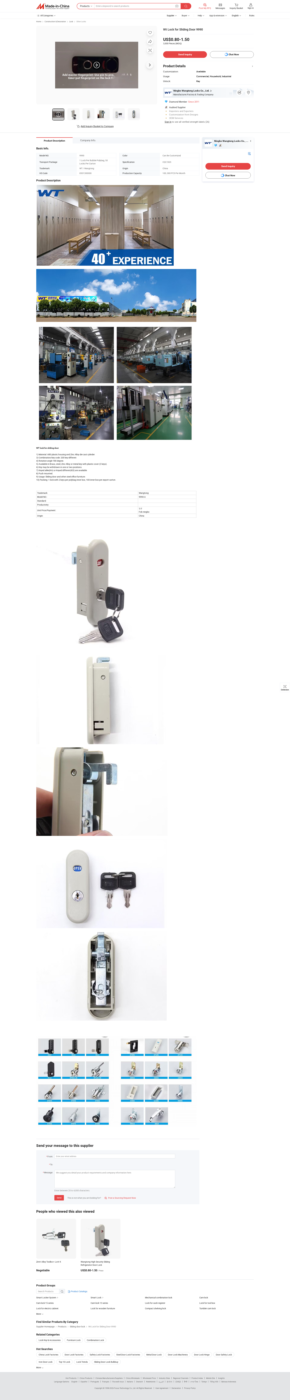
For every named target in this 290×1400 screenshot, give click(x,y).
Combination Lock (95, 1340)
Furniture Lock (74, 1340)
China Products (86, 1378)
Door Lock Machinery (178, 1354)
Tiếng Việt (214, 1381)
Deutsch (139, 1381)
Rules (251, 15)
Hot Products (71, 1378)
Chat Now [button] (234, 54)
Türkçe (204, 1381)
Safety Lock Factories (100, 1354)
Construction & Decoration (55, 21)
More (39, 1367)
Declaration (176, 1388)
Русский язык (118, 1381)
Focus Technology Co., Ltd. (125, 1388)
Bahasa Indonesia (228, 1381)
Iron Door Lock (45, 1361)
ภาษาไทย (194, 1381)
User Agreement (161, 1388)
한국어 (169, 1381)
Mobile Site (210, 1378)
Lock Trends (82, 1361)
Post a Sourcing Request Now (120, 1197)
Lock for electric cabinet (47, 1308)
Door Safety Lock (224, 1354)
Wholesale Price (149, 1378)
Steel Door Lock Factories (128, 1354)
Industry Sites (164, 1378)
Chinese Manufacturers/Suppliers (109, 1378)
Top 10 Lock (64, 1361)
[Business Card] (249, 153)
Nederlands (150, 1381)
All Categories (46, 15)
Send (59, 1197)
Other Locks (81, 21)
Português (94, 1381)
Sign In (168, 121)
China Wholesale (133, 1378)
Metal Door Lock (154, 1354)
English (74, 1381)
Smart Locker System (46, 1297)
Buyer (184, 15)
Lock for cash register (155, 1303)
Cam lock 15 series (45, 1303)
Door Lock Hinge (201, 1354)
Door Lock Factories (74, 1354)
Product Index (197, 1378)
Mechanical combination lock (158, 1297)
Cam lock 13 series (99, 1303)
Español (84, 1381)
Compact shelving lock (155, 1308)
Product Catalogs (78, 1291)
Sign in (251, 7)
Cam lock (203, 1297)
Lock (71, 21)
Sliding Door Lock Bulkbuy (106, 1361)
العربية (161, 1381)
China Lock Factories (48, 1354)
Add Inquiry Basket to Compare (97, 126)
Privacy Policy (190, 1388)
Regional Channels (180, 1378)
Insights (221, 1378)
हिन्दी (185, 1381)
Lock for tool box (207, 1303)
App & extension (216, 15)
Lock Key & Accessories (50, 1340)
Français (105, 1381)
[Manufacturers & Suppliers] (52, 6)
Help (200, 15)
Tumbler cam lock (207, 1308)
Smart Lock (96, 1297)
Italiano (130, 1381)
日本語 (178, 1381)
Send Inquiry (185, 54)
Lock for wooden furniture (103, 1308)
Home (38, 21)
